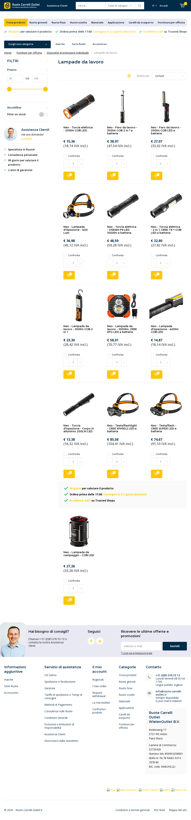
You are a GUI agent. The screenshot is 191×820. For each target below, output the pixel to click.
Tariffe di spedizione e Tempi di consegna (63, 696)
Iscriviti (175, 646)
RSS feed (159, 810)
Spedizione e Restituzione (59, 681)
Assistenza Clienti (57, 5)
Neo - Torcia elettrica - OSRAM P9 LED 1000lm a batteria (121, 229)
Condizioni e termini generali (132, 810)
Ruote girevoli (38, 22)
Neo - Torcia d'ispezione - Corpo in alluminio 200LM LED (78, 428)
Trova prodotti (15, 22)
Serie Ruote (79, 44)
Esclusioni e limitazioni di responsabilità (59, 726)
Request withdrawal (98, 694)
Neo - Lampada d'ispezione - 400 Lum (75, 229)
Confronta (74, 156)
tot (26, 78)
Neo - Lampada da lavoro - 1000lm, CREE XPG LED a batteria (122, 329)
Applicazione (116, 22)
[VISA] (111, 790)
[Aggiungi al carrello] (69, 176)
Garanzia (49, 688)
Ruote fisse (59, 22)
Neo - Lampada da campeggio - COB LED (78, 554)
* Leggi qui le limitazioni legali (136, 653)
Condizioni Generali (56, 718)
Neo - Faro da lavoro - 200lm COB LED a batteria (166, 130)
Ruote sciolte (78, 22)
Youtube (99, 640)
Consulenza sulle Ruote (58, 711)
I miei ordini (99, 686)
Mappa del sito (178, 810)
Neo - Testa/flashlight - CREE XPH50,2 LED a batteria (122, 428)
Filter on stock (16, 114)
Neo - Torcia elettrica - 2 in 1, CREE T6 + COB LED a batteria (166, 229)
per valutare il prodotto (30, 31)
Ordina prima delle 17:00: (97, 31)
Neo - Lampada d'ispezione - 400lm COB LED (165, 329)
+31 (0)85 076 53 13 (168, 675)
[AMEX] (165, 790)
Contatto (26, 138)
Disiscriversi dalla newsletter (61, 741)
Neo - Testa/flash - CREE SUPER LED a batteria (163, 428)
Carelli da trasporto (141, 22)
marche (60, 44)
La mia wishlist (101, 702)
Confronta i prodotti (99, 710)
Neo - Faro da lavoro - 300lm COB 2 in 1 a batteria (122, 130)
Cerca (139, 5)
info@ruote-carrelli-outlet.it (169, 693)
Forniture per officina (171, 22)
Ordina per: (143, 75)
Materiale (97, 22)
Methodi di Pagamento (58, 704)
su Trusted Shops (165, 31)
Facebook (91, 640)
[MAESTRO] (179, 790)
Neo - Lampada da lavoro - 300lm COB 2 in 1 (78, 329)
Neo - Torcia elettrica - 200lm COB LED (78, 129)
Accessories (100, 44)
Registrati (98, 679)
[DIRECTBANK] (148, 790)
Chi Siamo (50, 675)
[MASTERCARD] (127, 790)
